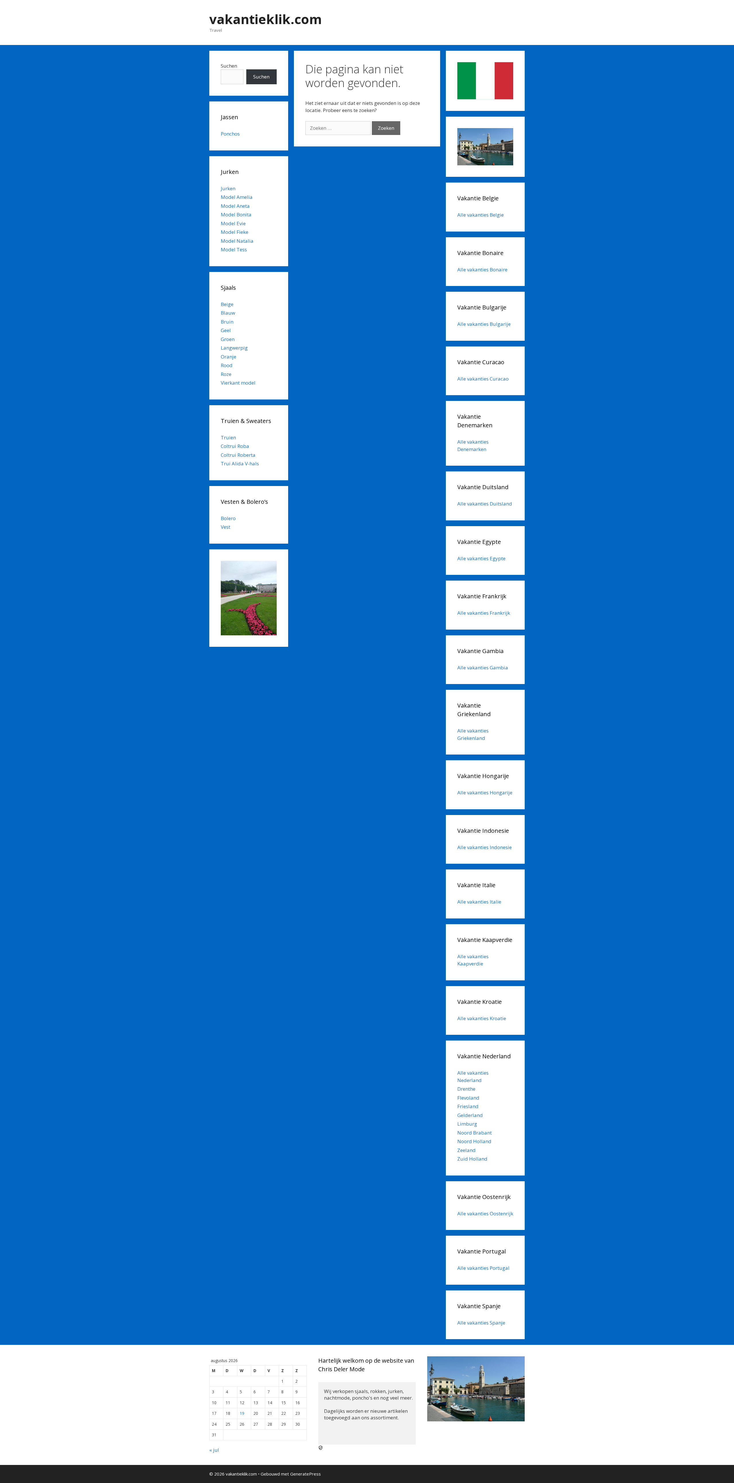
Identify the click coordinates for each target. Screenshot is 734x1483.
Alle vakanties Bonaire (482, 269)
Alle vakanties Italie (479, 901)
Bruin (227, 321)
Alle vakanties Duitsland (484, 503)
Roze (226, 374)
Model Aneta (235, 206)
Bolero (228, 518)
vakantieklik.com (265, 19)
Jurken (228, 188)
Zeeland (466, 1150)
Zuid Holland (472, 1158)
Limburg (467, 1123)
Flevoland (468, 1097)
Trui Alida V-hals (240, 463)
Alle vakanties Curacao (483, 378)
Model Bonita (236, 214)
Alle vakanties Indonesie (484, 847)
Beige (227, 304)
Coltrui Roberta (238, 455)
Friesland (468, 1106)
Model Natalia (237, 241)
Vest (225, 527)
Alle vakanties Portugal (483, 1268)
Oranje (228, 356)
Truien (228, 437)
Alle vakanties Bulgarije (484, 324)
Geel (226, 330)
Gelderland (470, 1115)
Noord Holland (474, 1141)
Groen (228, 339)
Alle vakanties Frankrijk (483, 613)
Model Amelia (237, 197)
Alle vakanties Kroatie (481, 1018)
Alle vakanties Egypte (481, 558)
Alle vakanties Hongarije (484, 792)
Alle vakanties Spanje (481, 1322)
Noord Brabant (474, 1132)
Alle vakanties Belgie (480, 214)
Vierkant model (238, 382)
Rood (227, 365)
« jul (214, 1450)
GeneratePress (305, 1474)
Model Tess (234, 249)
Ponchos (230, 133)
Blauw (228, 312)
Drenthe (466, 1089)
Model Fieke (234, 232)
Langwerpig (234, 347)
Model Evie (233, 223)
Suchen (229, 65)
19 (242, 1413)
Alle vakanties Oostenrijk (485, 1213)
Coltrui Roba (235, 446)
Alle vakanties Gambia (482, 667)
